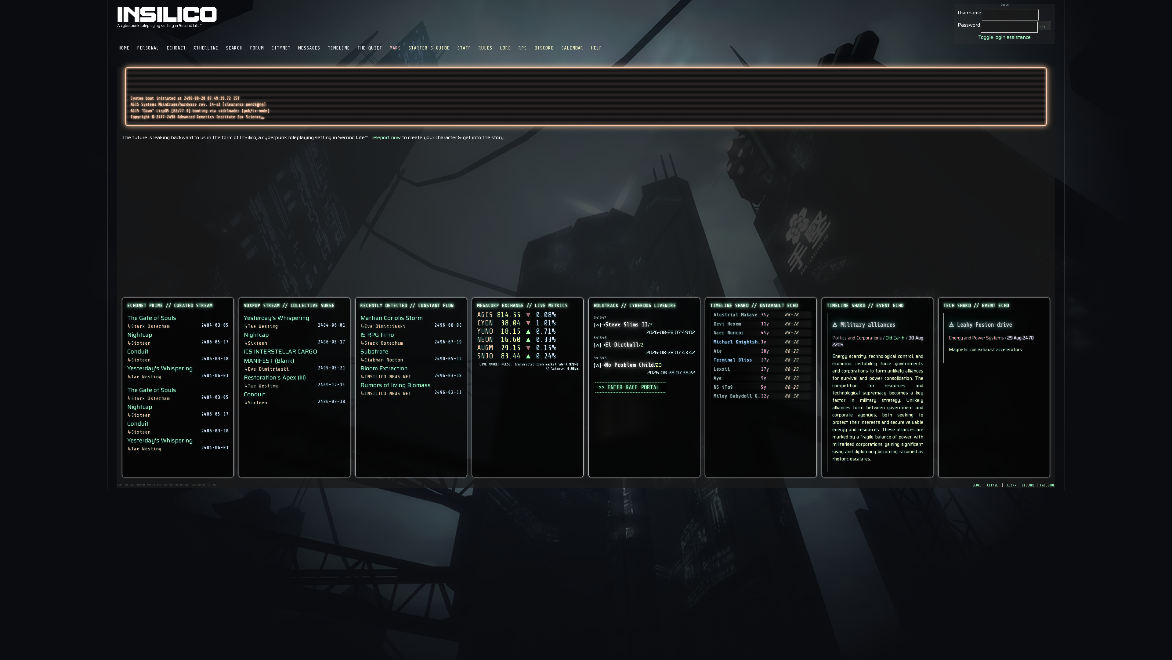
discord (1028, 485)
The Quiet (369, 48)
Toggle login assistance (1004, 37)
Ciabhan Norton (383, 360)
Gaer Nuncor (729, 333)
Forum (257, 48)
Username (969, 12)
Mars (395, 48)
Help (596, 48)
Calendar (572, 48)
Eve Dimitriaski (268, 369)
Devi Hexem (727, 324)
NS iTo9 (723, 387)
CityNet (281, 48)
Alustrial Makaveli (738, 314)
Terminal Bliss (733, 360)
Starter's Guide (429, 48)
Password (969, 25)
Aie (718, 351)
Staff (464, 48)
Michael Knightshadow (741, 342)
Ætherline (206, 48)
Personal (148, 48)
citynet (993, 485)
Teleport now (386, 137)
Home (123, 48)
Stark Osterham (150, 326)
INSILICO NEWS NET (387, 377)
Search (234, 48)
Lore (505, 48)
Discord (544, 48)
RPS (523, 48)
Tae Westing (146, 377)
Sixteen (140, 343)
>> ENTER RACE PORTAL (630, 387)
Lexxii (722, 369)
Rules (485, 48)
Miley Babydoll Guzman (742, 396)
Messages (309, 48)
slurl (977, 485)
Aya (718, 378)
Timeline (339, 48)
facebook (1047, 485)
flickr (1010, 485)
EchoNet (176, 48)
